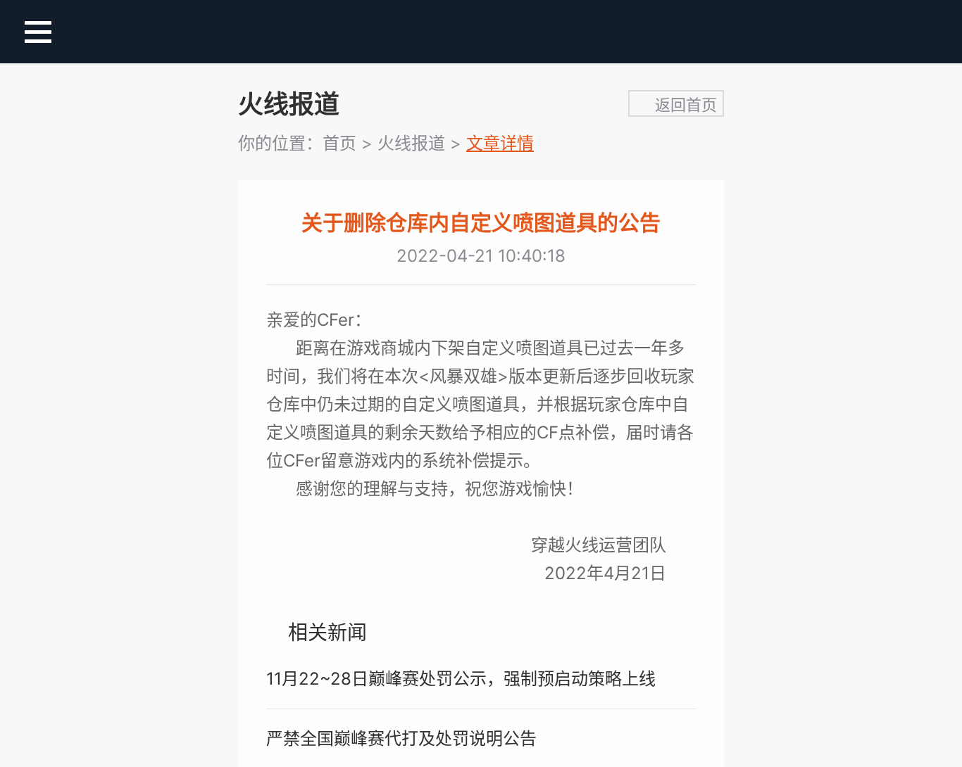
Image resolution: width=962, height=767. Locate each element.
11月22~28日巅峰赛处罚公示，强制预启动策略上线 (461, 678)
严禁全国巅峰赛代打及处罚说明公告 (401, 738)
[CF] (481, 33)
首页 (339, 143)
